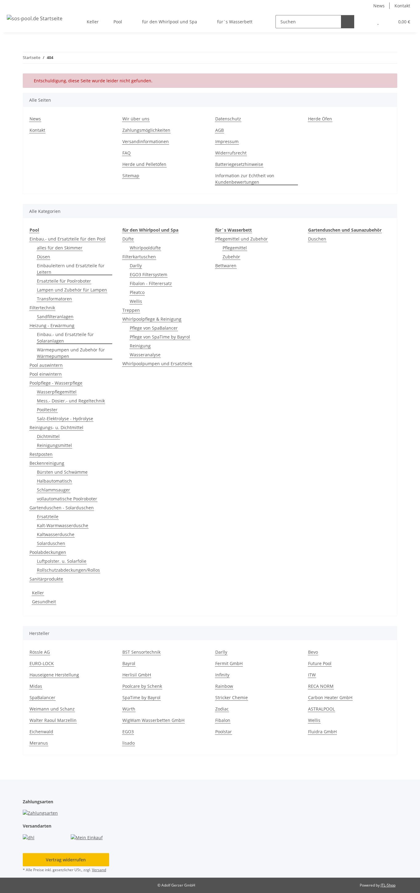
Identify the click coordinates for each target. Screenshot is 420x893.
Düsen (43, 257)
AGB (219, 130)
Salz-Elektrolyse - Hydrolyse (65, 418)
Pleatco (137, 292)
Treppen (131, 310)
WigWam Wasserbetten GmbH (153, 720)
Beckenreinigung (47, 463)
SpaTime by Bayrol (141, 697)
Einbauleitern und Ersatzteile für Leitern (71, 269)
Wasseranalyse (145, 355)
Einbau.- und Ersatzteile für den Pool (67, 239)
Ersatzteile (47, 516)
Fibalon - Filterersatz (151, 283)
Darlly (136, 265)
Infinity (222, 675)
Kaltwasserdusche (55, 534)
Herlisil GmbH (136, 675)
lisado (128, 743)
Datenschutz (228, 119)
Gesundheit (44, 602)
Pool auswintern (46, 365)
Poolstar (223, 731)
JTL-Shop (388, 885)
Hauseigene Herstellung (54, 675)
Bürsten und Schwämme (62, 472)
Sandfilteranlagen (55, 316)
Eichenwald (41, 731)
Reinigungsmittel (54, 445)
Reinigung (140, 346)
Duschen (317, 239)
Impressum (227, 141)
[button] (365, 21)
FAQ (126, 153)
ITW (312, 675)
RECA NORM (321, 686)
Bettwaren (225, 265)
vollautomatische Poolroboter (67, 499)
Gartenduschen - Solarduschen (62, 508)
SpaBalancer (42, 697)
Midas (36, 686)
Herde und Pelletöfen (144, 164)
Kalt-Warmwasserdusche (62, 525)
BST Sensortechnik (141, 652)
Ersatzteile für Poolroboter (64, 281)
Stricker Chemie (231, 697)
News (379, 6)
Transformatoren (54, 299)
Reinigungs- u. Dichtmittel (56, 427)
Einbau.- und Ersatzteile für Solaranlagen (65, 337)
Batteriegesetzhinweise (239, 164)
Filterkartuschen (139, 257)
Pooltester (47, 410)
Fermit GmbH (229, 663)
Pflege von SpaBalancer (154, 328)
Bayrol (128, 663)
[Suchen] (347, 21)
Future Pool (319, 663)
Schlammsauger (53, 490)
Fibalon (222, 720)
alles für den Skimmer (59, 248)
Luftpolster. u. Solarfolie (61, 561)
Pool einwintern (46, 374)
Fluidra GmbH (322, 731)
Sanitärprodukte (46, 579)
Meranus (39, 743)
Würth (128, 709)
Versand (99, 869)
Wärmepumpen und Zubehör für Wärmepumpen (71, 353)
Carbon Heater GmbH (330, 697)
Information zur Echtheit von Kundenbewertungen (244, 179)
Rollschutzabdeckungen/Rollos (68, 570)
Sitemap (130, 175)
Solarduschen (51, 543)
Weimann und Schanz (52, 709)
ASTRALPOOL (321, 709)
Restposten (41, 454)
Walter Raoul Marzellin (53, 720)
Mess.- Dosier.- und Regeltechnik (71, 401)
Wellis (136, 301)
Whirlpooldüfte (145, 248)
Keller (38, 593)
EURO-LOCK (42, 663)
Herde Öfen (320, 119)
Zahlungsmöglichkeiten (146, 130)
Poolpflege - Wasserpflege (56, 383)
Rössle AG (40, 652)
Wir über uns (135, 119)
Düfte (128, 239)
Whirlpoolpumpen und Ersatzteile (157, 363)
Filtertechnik (42, 308)
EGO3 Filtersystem (148, 274)
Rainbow (224, 686)
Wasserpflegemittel (57, 392)
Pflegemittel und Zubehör (241, 239)
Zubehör (231, 257)
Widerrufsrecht (231, 153)
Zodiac (222, 709)
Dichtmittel (48, 436)
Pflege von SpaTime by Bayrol (160, 337)
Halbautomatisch (54, 481)
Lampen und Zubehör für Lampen (72, 290)
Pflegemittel (235, 248)
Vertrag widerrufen (66, 860)
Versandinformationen (145, 141)
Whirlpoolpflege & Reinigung (151, 319)
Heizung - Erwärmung (52, 325)
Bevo (313, 652)
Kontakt (402, 6)
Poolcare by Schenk (142, 686)
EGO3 (128, 731)
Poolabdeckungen (48, 552)
